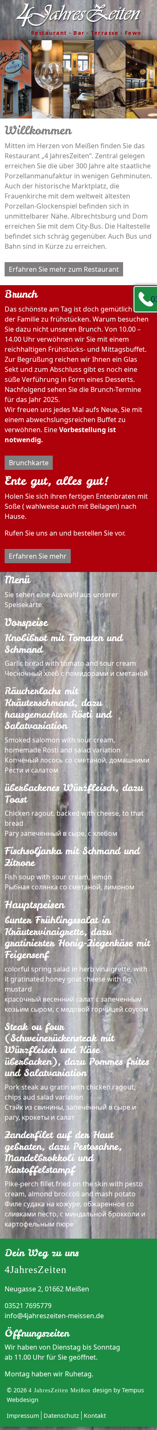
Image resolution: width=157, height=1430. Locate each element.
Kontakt (95, 1416)
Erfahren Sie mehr (38, 556)
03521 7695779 (154, 298)
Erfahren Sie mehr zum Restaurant (64, 269)
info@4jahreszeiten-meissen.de (54, 1315)
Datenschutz (61, 1416)
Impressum (23, 1416)
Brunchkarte (29, 462)
